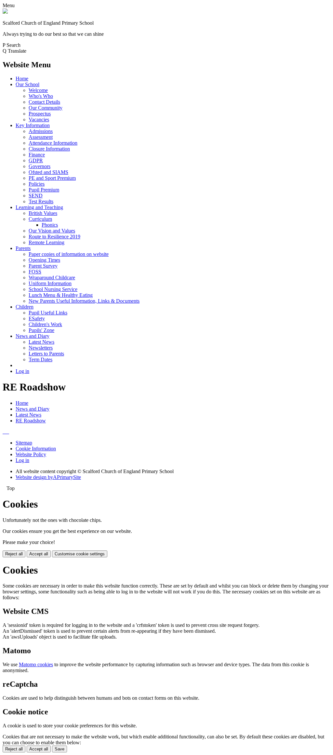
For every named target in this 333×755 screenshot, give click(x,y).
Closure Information (49, 149)
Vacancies (39, 119)
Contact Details (44, 102)
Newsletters (41, 348)
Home (22, 78)
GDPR (36, 160)
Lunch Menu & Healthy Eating (61, 295)
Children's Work (45, 324)
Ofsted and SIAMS (48, 172)
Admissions (41, 131)
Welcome (38, 90)
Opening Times (44, 260)
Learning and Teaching (39, 207)
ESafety (37, 318)
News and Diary (32, 336)
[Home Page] (5, 12)
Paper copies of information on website (69, 254)
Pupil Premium (44, 189)
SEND (36, 195)
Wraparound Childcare (52, 277)
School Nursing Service (53, 289)
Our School (27, 84)
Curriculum (40, 219)
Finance (37, 154)
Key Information (33, 125)
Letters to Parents (46, 353)
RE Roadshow (31, 420)
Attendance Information (53, 143)
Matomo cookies (36, 664)
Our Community (45, 108)
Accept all (38, 553)
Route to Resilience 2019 (54, 236)
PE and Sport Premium (52, 178)
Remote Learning (46, 242)
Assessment (41, 137)
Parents (23, 248)
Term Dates (40, 359)
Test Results (41, 201)
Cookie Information (36, 448)
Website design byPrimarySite (48, 477)
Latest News (41, 342)
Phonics (50, 225)
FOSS (35, 271)
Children (24, 307)
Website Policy (31, 454)
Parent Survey (43, 266)
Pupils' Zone (41, 330)
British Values (43, 213)
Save (59, 749)
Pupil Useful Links (48, 312)
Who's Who (41, 96)
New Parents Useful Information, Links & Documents (84, 301)
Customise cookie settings (80, 553)
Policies (37, 184)
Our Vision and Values (52, 230)
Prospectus (40, 113)
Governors (39, 166)
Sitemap (24, 442)
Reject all (14, 553)
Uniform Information (50, 283)
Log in (22, 371)
